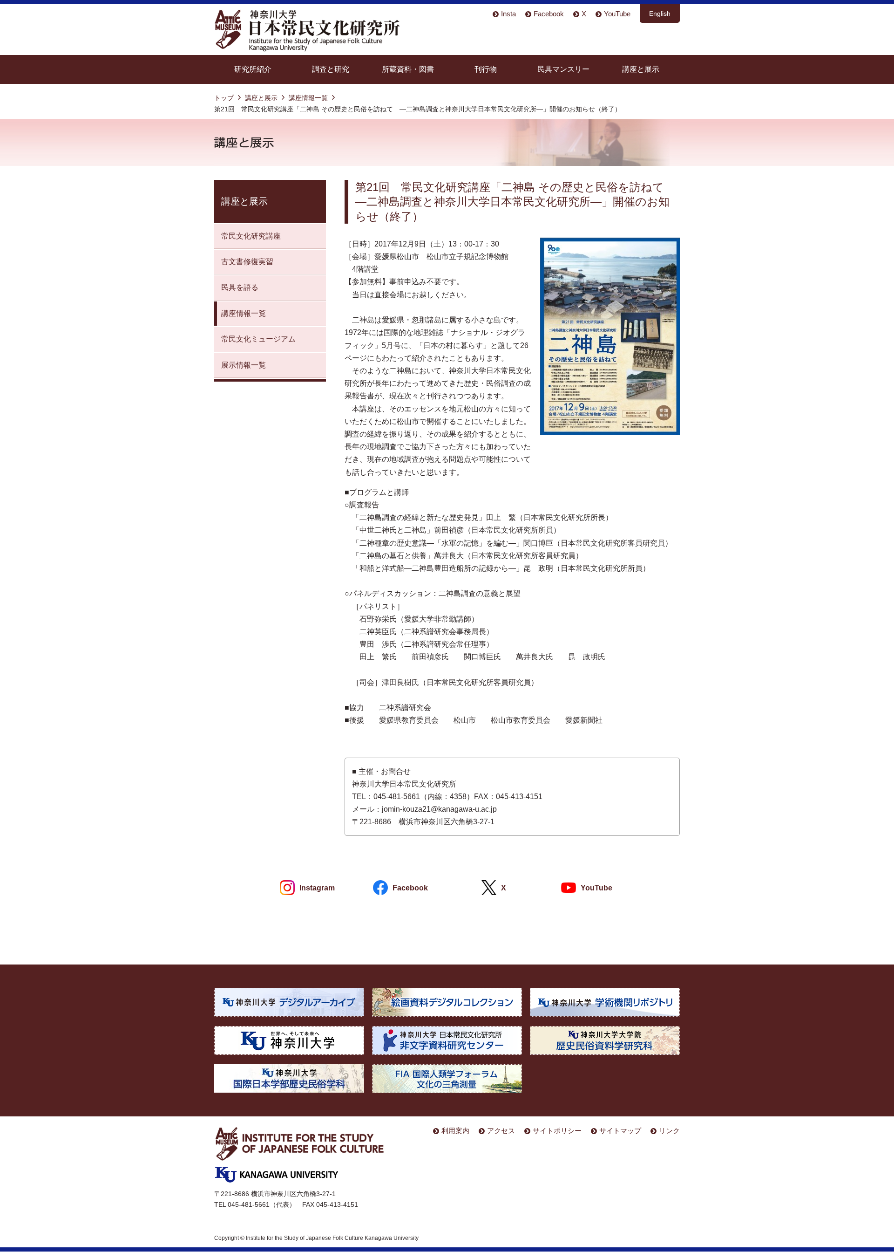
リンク (669, 1131)
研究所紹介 (252, 69)
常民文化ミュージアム (258, 339)
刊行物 (485, 69)
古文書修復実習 (247, 262)
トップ (224, 98)
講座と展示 (640, 69)
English (659, 13)
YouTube (617, 14)
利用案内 (455, 1131)
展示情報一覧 (243, 365)
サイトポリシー (557, 1131)
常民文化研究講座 (251, 236)
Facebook (549, 14)
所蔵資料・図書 (408, 69)
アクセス (501, 1131)
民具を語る (239, 287)
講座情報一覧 (308, 98)
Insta (508, 14)
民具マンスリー (563, 69)
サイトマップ (620, 1131)
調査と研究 (330, 69)
